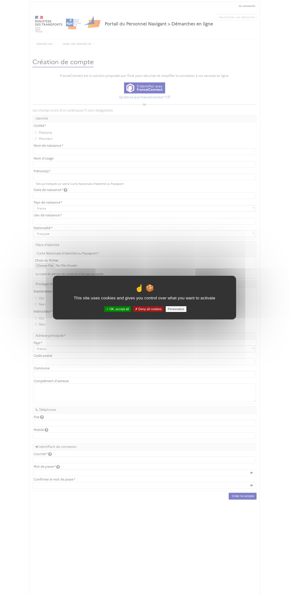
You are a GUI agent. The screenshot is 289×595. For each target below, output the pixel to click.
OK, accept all (119, 309)
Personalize (176, 309)
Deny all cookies (150, 309)
